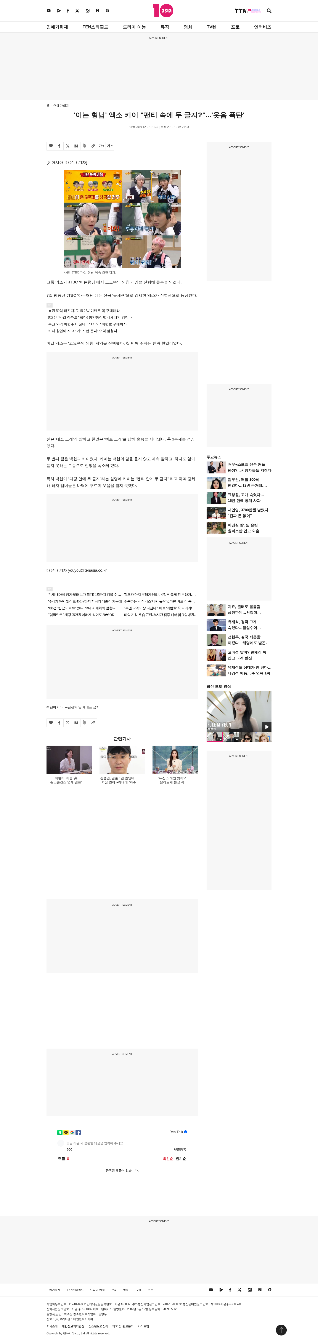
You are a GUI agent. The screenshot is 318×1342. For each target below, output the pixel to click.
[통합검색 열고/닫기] (269, 11)
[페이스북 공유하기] (59, 146)
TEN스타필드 (95, 27)
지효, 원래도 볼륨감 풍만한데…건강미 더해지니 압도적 (244, 612)
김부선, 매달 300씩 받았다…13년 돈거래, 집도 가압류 (245, 485)
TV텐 (212, 27)
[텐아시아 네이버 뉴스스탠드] (97, 10)
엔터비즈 (262, 27)
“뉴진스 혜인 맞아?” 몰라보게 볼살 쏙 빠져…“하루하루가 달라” (172, 782)
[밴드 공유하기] (84, 146)
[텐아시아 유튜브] (49, 10)
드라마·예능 (134, 27)
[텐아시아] (163, 10)
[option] (239, 711)
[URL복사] (93, 146)
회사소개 (52, 1326)
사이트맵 (143, 1326)
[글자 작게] (110, 146)
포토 (235, 27)
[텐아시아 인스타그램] (88, 10)
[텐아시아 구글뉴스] (107, 10)
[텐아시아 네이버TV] (59, 10)
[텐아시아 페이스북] (68, 10)
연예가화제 (57, 27)
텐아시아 (68, 1333)
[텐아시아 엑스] (77, 10)
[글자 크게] (101, 146)
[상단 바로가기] (281, 1330)
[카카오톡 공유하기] (51, 146)
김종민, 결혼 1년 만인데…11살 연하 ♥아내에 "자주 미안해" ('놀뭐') (119, 782)
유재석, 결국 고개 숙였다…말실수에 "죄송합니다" (242, 628)
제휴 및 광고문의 (123, 1326)
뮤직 (165, 27)
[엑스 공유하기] (67, 146)
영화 (188, 27)
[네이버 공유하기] (76, 146)
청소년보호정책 (98, 1326)
